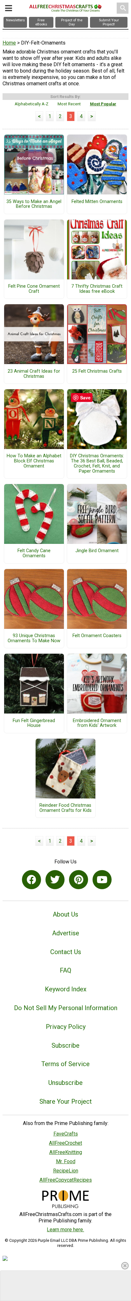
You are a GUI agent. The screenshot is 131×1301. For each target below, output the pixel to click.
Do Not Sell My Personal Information (65, 1008)
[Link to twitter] (55, 879)
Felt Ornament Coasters (96, 635)
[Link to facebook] (31, 879)
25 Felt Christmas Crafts (97, 371)
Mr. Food (65, 1161)
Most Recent (69, 104)
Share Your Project (65, 1101)
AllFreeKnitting (65, 1152)
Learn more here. (65, 1230)
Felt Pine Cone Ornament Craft (34, 289)
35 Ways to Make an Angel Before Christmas (33, 204)
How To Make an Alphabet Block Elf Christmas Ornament (34, 461)
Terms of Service (65, 1064)
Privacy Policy (66, 1026)
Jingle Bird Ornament (97, 550)
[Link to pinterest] (78, 879)
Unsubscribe (65, 1083)
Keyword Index (65, 989)
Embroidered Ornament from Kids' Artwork (97, 723)
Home (9, 43)
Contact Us (65, 952)
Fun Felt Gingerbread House (34, 723)
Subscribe (65, 1045)
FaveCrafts (65, 1134)
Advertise (65, 933)
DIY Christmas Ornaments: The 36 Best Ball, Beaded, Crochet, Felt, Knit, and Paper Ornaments (97, 464)
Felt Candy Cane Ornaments (34, 553)
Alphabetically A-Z (31, 104)
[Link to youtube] (102, 879)
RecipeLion (65, 1171)
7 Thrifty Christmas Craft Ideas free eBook (96, 289)
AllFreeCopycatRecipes (65, 1180)
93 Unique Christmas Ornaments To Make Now (34, 638)
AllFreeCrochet (65, 1143)
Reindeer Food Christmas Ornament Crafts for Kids (65, 808)
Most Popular (103, 104)
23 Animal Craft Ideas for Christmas (34, 374)
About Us (65, 914)
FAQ (65, 970)
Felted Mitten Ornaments (97, 201)
